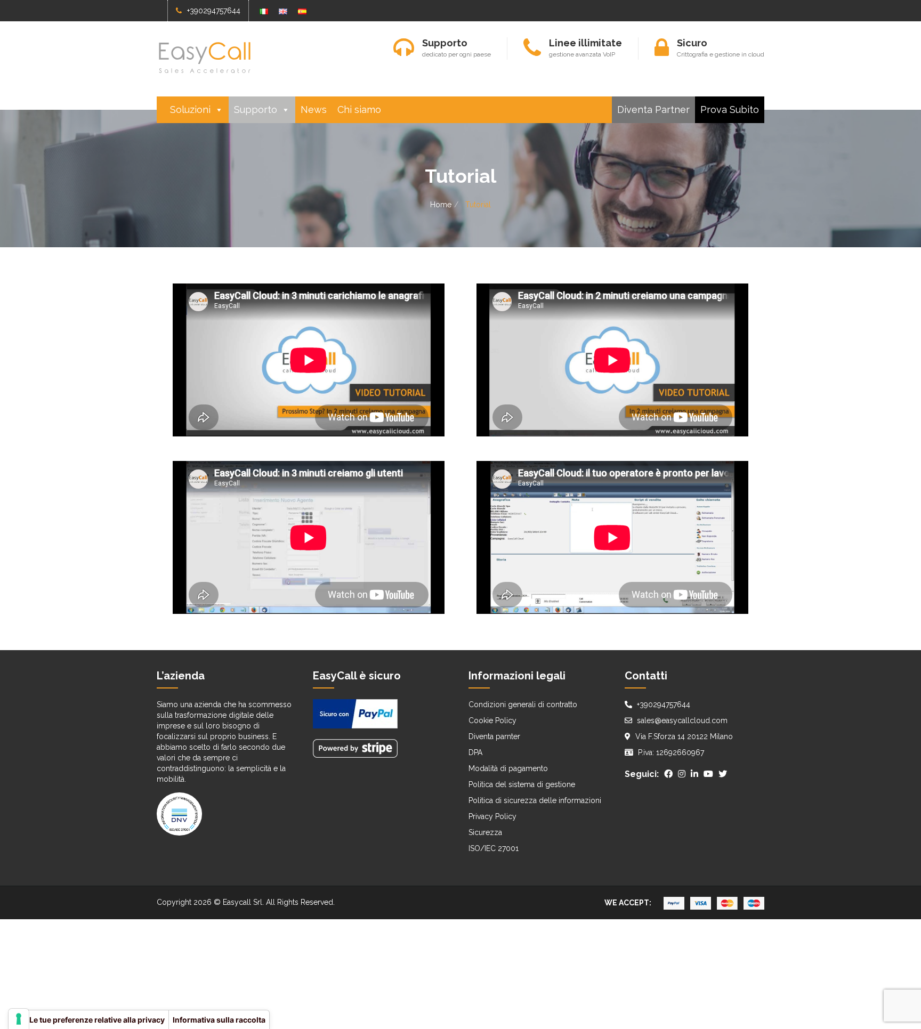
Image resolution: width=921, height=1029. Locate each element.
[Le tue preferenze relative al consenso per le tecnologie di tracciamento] (19, 1019)
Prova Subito (729, 109)
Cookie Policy (492, 720)
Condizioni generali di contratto (522, 704)
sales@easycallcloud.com (682, 720)
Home (440, 204)
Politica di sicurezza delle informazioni (534, 800)
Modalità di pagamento (508, 768)
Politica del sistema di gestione (521, 784)
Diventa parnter (494, 736)
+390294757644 (213, 10)
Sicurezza (485, 832)
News (314, 109)
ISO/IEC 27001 (493, 848)
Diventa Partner (653, 109)
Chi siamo (359, 109)
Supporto (255, 109)
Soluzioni (190, 109)
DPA (475, 752)
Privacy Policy (492, 816)
